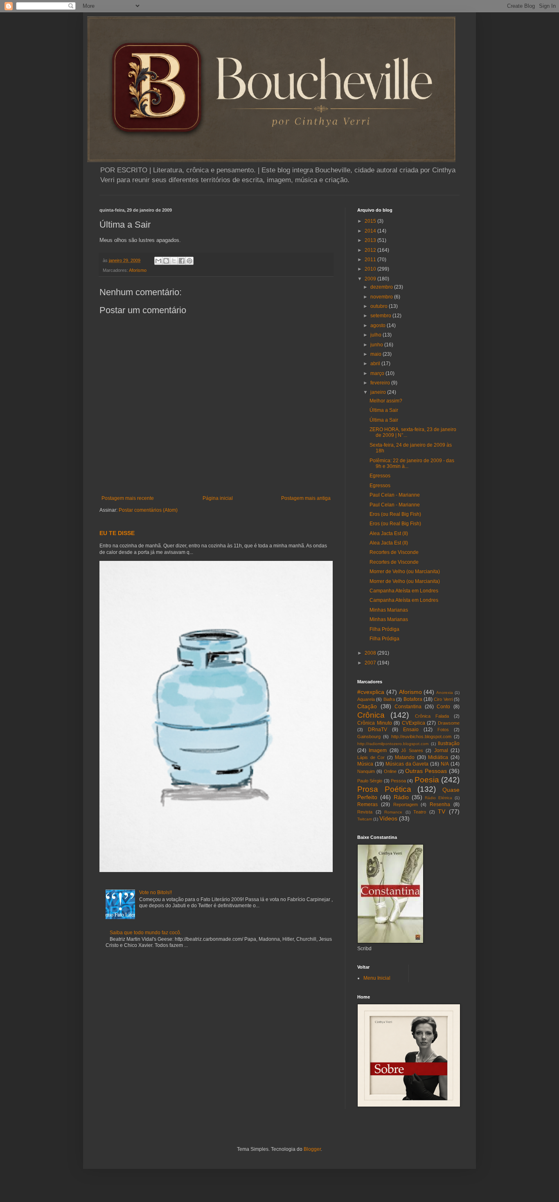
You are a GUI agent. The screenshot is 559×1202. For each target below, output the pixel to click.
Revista (364, 811)
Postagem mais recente (127, 498)
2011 (371, 259)
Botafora (412, 699)
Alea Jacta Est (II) (389, 533)
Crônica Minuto (374, 723)
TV (441, 811)
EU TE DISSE (117, 533)
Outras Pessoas (426, 771)
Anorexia (444, 692)
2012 (371, 250)
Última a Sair (384, 410)
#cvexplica (370, 692)
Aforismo (138, 270)
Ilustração (449, 743)
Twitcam (364, 819)
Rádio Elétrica (438, 797)
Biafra (389, 699)
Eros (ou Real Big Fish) (395, 514)
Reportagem (405, 804)
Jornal (441, 750)
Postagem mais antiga (306, 498)
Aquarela (366, 699)
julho (376, 335)
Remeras (367, 804)
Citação (367, 706)
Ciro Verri (443, 699)
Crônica (371, 715)
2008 (371, 653)
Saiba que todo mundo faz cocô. (145, 932)
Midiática (438, 757)
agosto (378, 325)
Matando (405, 757)
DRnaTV (377, 729)
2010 (371, 269)
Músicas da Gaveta (407, 764)
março (377, 373)
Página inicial (218, 498)
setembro (381, 316)
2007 (371, 663)
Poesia (427, 779)
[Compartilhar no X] (174, 261)
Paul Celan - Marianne (395, 495)
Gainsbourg (369, 736)
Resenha (440, 804)
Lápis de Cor (371, 757)
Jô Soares (412, 750)
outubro (379, 306)
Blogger (312, 1149)
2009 (371, 279)
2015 (371, 221)
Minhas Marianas (389, 610)
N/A (445, 764)
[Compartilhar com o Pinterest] (189, 261)
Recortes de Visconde (394, 552)
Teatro (419, 811)
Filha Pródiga (384, 629)
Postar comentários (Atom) (148, 510)
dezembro (382, 287)
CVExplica (413, 723)
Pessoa (398, 780)
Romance (393, 812)
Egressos (380, 476)
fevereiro (380, 383)
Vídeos (388, 818)
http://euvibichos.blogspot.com (421, 736)
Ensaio (411, 729)
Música (365, 764)
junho (377, 345)
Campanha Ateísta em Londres (404, 591)
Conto (443, 706)
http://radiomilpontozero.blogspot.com (392, 743)
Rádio (401, 797)
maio (376, 354)
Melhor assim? (386, 401)
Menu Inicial (376, 978)
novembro (382, 297)
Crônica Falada (432, 716)
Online (390, 771)
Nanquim (366, 771)
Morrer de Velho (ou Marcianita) (405, 571)
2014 (371, 231)
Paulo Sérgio (369, 780)
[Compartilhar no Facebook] (182, 261)
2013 (371, 240)
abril (375, 363)
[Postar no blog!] (166, 261)
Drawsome (449, 723)
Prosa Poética (384, 789)
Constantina (408, 706)
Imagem (378, 750)
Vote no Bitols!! (155, 892)
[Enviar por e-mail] (158, 261)
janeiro (378, 392)
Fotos (443, 729)
